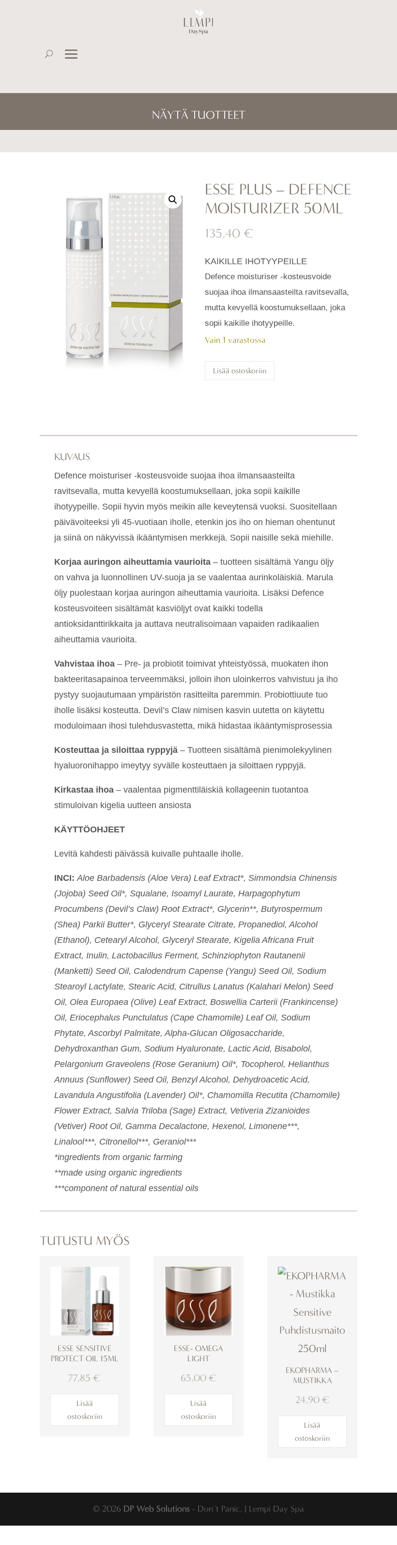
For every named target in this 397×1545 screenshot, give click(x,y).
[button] (173, 199)
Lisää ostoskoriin (239, 370)
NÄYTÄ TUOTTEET (198, 115)
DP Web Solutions (156, 1508)
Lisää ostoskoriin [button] (84, 1410)
